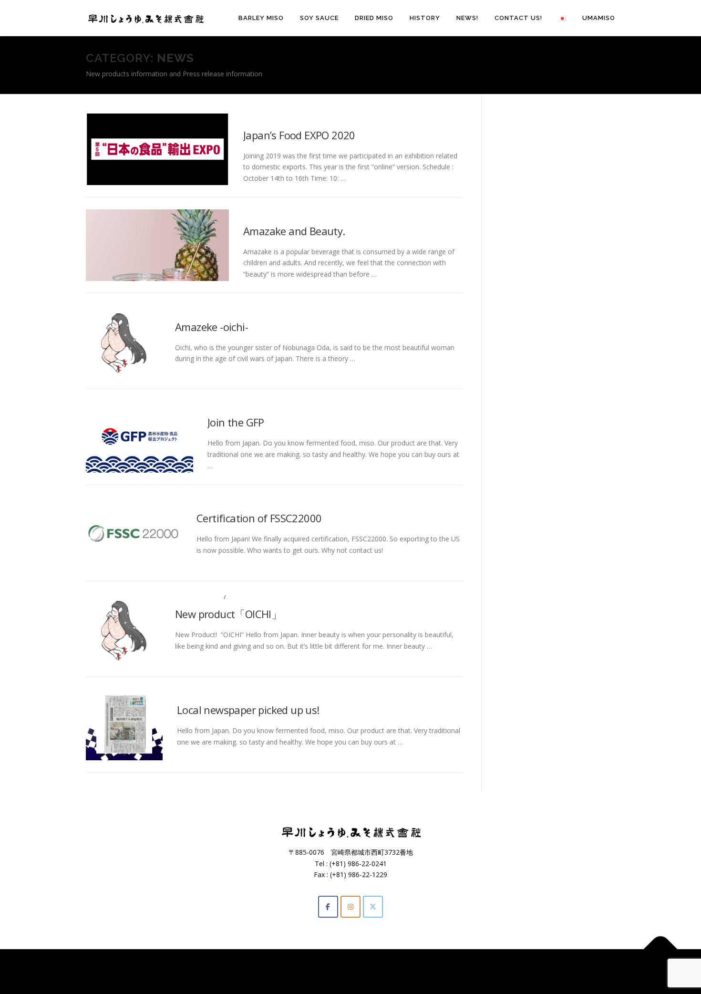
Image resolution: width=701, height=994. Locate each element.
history (425, 17)
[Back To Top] (661, 949)
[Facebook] (328, 907)
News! (467, 17)
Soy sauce (319, 17)
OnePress (385, 971)
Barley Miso (261, 17)
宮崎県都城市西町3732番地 (372, 852)
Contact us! (518, 17)
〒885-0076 (310, 852)
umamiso (598, 17)
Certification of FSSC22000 (258, 518)
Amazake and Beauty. (294, 231)
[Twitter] (373, 907)
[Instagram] (350, 907)
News (252, 117)
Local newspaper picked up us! (248, 710)
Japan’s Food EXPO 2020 (299, 135)
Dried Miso (374, 17)
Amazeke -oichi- (211, 327)
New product (198, 597)
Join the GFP (235, 422)
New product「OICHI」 (228, 614)
